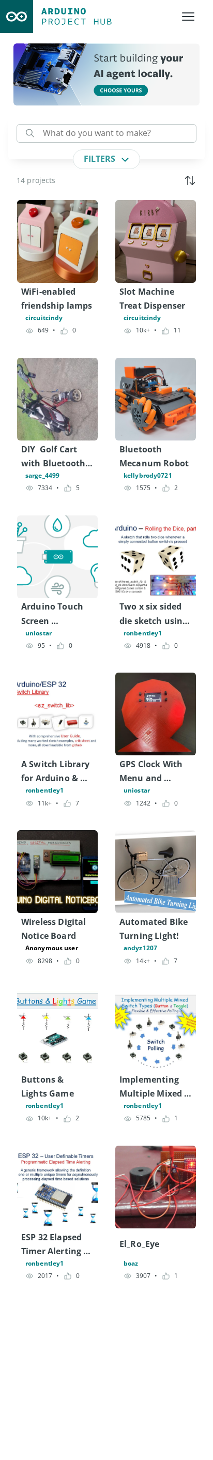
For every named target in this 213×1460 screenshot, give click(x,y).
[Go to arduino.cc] (16, 16)
